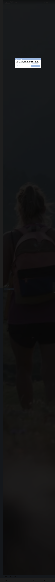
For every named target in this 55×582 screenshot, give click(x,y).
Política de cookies (35, 63)
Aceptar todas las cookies (35, 65)
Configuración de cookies (20, 65)
